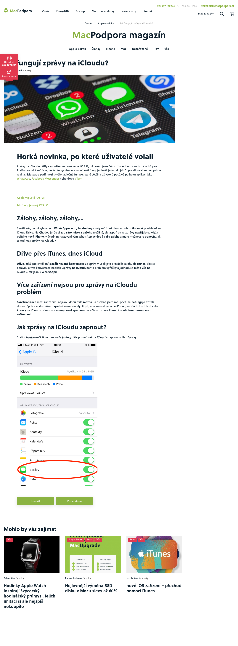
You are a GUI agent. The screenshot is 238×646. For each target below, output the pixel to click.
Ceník (45, 11)
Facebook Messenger (45, 178)
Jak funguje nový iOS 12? (33, 205)
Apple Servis (77, 49)
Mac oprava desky (103, 11)
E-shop (80, 11)
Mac (123, 49)
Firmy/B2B (62, 11)
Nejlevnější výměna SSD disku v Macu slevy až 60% (91, 601)
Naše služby (128, 11)
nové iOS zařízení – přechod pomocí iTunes (153, 601)
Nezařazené (140, 49)
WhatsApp (23, 178)
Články (95, 49)
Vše (166, 49)
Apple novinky (106, 23)
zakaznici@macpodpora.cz (217, 6)
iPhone (110, 49)
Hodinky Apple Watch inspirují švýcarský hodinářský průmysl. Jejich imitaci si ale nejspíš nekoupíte (29, 609)
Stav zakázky (206, 13)
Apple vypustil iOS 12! (31, 198)
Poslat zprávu (9, 76)
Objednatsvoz (9, 63)
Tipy (156, 49)
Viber (78, 178)
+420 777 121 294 (165, 6)
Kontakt (148, 11)
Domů (88, 23)
